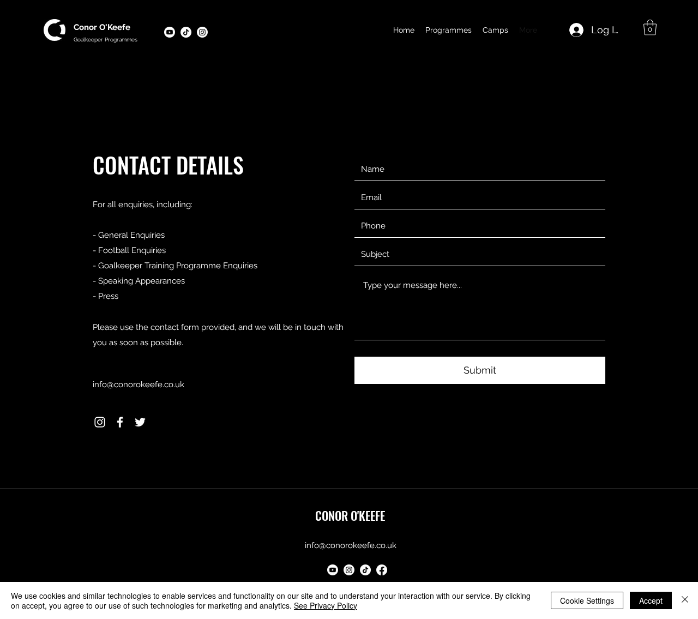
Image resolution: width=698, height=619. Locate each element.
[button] (650, 27)
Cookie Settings (587, 600)
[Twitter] (140, 422)
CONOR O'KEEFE (350, 515)
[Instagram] (100, 422)
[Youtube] (169, 32)
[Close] (684, 600)
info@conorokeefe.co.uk (138, 384)
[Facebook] (120, 422)
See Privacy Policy (325, 605)
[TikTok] (365, 569)
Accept (651, 600)
